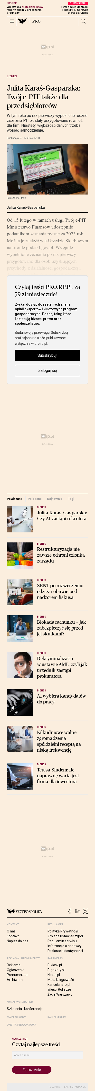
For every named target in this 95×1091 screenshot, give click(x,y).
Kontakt (13, 936)
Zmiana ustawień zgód (65, 936)
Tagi (71, 499)
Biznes (12, 76)
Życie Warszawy (60, 994)
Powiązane (14, 499)
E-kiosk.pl (55, 965)
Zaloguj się (47, 370)
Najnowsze (55, 499)
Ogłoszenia (15, 970)
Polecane (35, 499)
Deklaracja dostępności (65, 951)
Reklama (13, 965)
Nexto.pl (54, 975)
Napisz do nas (17, 941)
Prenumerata (17, 975)
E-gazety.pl (56, 970)
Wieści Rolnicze (59, 989)
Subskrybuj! (47, 355)
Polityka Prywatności (63, 931)
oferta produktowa (21, 1024)
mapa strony (16, 1017)
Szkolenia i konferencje (25, 1009)
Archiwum (15, 980)
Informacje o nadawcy (65, 946)
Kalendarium (57, 1017)
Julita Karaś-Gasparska (26, 207)
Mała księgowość (61, 980)
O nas (11, 931)
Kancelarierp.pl (59, 985)
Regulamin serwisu (62, 941)
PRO (36, 21)
